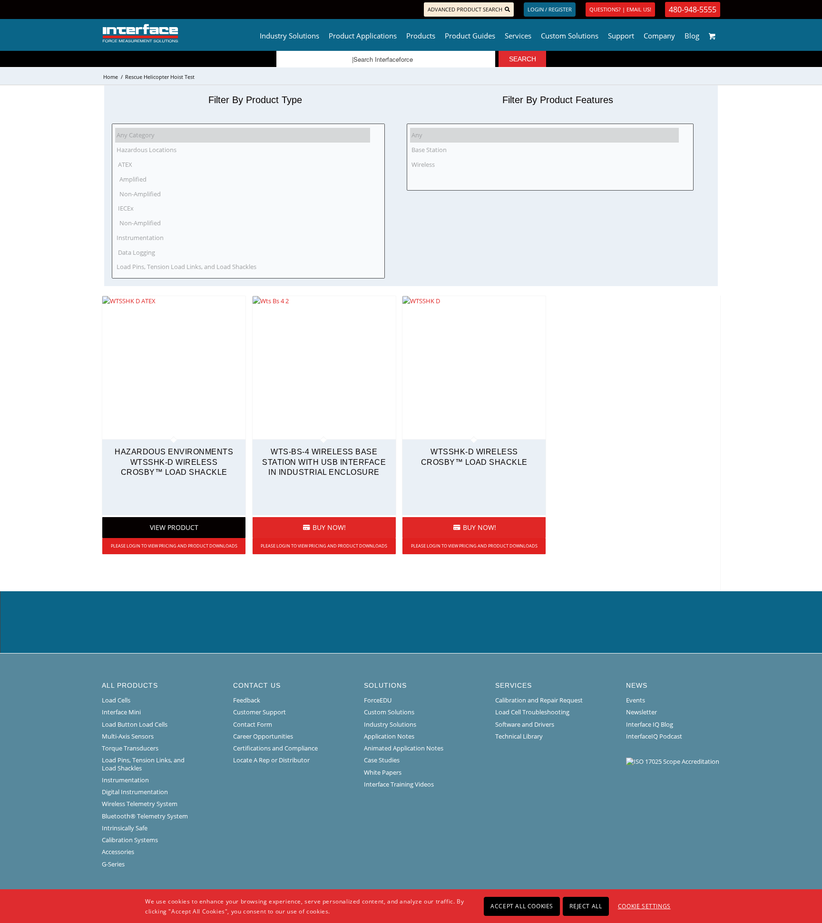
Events (635, 700)
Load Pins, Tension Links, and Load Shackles (143, 764)
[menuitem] (289, 33)
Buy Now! (328, 527)
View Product (174, 527)
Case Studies (382, 760)
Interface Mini (121, 712)
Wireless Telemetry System (139, 803)
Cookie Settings (644, 906)
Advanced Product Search (465, 9)
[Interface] (171, 33)
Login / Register (550, 9)
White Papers (382, 772)
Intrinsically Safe (124, 828)
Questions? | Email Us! (620, 9)
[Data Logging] (242, 252)
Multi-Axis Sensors (128, 736)
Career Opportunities (263, 736)
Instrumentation (125, 780)
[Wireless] (544, 164)
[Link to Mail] (133, 9)
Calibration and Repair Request (539, 700)
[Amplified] (242, 179)
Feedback (246, 700)
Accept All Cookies (521, 906)
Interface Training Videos (399, 784)
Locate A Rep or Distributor (271, 760)
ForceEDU (377, 700)
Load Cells (116, 700)
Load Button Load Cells (134, 724)
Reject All (585, 906)
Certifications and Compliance (275, 748)
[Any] (544, 135)
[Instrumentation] (242, 237)
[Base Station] (544, 150)
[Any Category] (242, 135)
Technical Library (519, 736)
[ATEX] (242, 164)
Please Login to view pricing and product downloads (174, 546)
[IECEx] (242, 208)
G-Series (113, 864)
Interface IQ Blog (649, 724)
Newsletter (641, 712)
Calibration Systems (130, 840)
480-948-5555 (692, 9)
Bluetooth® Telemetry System (145, 816)
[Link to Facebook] (104, 9)
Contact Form (252, 724)
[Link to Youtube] (147, 9)
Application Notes (389, 736)
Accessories (118, 851)
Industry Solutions (390, 724)
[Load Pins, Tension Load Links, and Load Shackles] (242, 267)
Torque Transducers (130, 748)
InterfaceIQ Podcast (654, 736)
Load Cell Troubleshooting (532, 712)
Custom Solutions (389, 712)
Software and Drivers (524, 724)
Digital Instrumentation (135, 792)
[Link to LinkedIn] (119, 9)
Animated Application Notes (403, 748)
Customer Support (259, 712)
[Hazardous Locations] (242, 150)
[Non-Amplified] (242, 193)
